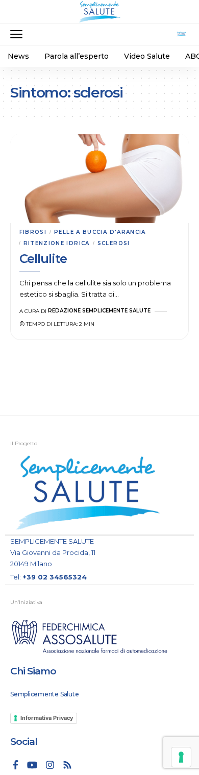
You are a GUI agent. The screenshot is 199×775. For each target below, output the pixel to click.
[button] (19, 34)
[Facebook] (15, 764)
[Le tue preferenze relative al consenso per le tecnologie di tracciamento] (181, 757)
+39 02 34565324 (54, 577)
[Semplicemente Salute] (99, 11)
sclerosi (113, 243)
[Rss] (67, 764)
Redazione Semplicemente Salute (99, 310)
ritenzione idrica (56, 243)
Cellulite (43, 258)
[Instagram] (50, 764)
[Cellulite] (99, 178)
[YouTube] (32, 764)
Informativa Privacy (46, 717)
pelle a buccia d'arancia (100, 232)
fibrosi (33, 232)
